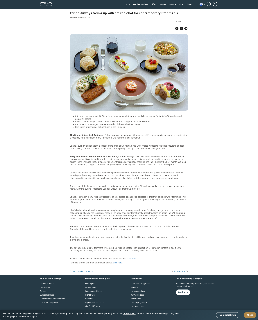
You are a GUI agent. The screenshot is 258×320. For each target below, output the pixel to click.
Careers (43, 291)
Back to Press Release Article (82, 271)
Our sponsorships (47, 295)
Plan (181, 4)
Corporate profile (47, 283)
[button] (202, 4)
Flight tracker (90, 295)
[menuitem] (128, 4)
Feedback (183, 292)
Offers (153, 4)
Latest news (45, 287)
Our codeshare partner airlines (52, 298)
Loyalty (163, 4)
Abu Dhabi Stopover (93, 306)
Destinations (90, 287)
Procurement (135, 298)
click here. (131, 258)
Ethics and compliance (49, 302)
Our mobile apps (137, 295)
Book (128, 4)
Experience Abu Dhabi (94, 302)
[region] (129, 315)
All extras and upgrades (140, 283)
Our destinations (140, 4)
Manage (172, 4)
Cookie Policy (129, 313)
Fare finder (89, 298)
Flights (189, 4)
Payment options (137, 291)
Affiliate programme (138, 302)
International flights (93, 291)
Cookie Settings (228, 315)
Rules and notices (137, 306)
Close (250, 315)
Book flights (90, 283)
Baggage (134, 287)
